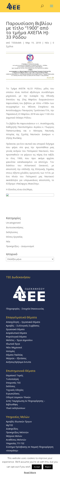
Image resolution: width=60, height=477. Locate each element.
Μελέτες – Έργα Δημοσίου (19, 340)
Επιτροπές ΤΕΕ (13, 382)
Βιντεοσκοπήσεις (14, 227)
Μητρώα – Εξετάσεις (16, 358)
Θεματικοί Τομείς (14, 375)
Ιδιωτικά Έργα (13, 343)
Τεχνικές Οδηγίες (14, 389)
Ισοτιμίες (10, 351)
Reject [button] (48, 466)
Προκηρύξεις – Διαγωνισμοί (20, 246)
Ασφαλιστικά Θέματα (16, 332)
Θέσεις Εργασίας (14, 236)
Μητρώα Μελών (14, 436)
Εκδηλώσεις (12, 232)
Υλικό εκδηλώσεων (15, 408)
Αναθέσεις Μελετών (16, 439)
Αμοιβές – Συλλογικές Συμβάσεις (22, 325)
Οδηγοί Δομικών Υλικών (18, 397)
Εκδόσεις (10, 386)
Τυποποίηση (12, 379)
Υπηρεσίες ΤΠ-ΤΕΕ (15, 443)
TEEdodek (16, 42)
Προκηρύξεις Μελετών (17, 432)
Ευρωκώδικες (12, 393)
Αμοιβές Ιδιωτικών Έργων (19, 421)
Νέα (47, 42)
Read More (30, 472)
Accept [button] (37, 466)
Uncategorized (13, 222)
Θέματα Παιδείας (14, 354)
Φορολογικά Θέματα (16, 336)
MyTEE (9, 425)
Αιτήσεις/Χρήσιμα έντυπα (18, 361)
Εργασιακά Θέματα (15, 329)
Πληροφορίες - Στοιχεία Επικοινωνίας (25, 308)
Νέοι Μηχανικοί (14, 347)
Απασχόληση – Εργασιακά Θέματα (23, 321)
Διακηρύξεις (12, 428)
